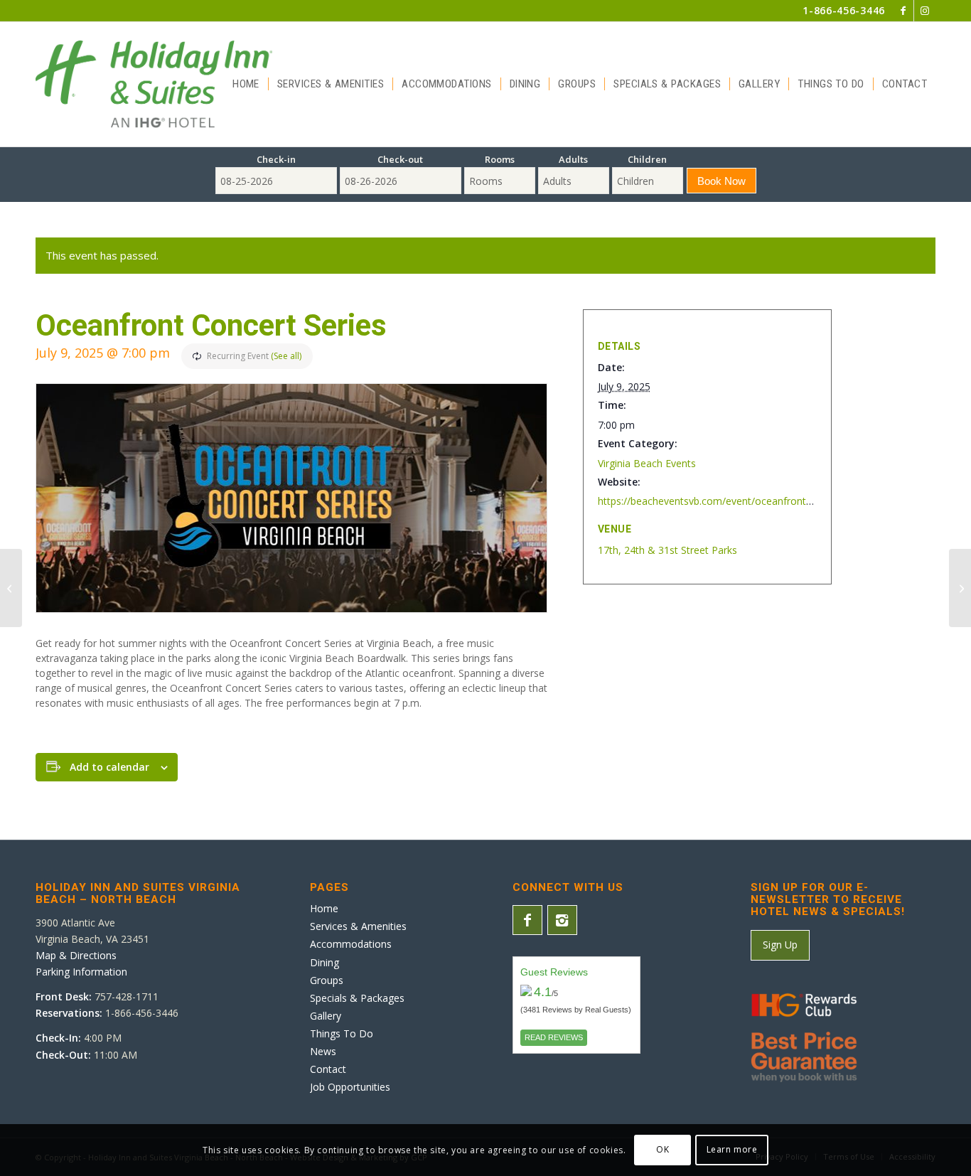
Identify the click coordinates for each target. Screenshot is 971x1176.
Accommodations (351, 944)
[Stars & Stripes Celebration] (11, 588)
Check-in (276, 159)
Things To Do (341, 1033)
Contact (328, 1069)
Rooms (500, 159)
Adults (573, 159)
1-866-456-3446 (844, 10)
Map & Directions (76, 955)
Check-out (400, 159)
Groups (326, 980)
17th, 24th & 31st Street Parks (667, 550)
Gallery (325, 1015)
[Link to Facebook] (903, 10)
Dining (324, 962)
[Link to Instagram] (924, 10)
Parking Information (81, 971)
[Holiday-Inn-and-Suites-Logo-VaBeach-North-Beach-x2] (154, 84)
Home (324, 908)
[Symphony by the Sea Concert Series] (960, 588)
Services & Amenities (358, 926)
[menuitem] (246, 84)
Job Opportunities (350, 1087)
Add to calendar (109, 767)
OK (662, 1149)
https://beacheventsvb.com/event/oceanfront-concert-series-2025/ (751, 501)
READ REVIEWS (554, 1037)
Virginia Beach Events (647, 463)
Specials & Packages (357, 998)
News (323, 1051)
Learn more (732, 1149)
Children (647, 159)
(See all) (286, 356)
